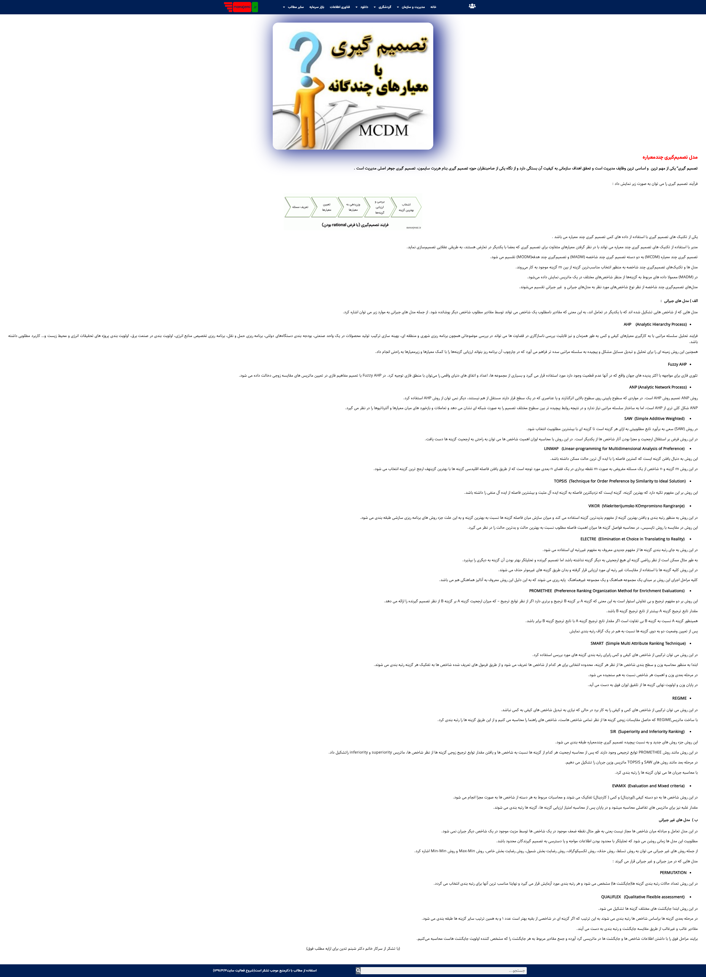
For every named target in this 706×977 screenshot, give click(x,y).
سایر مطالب (296, 7)
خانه (433, 7)
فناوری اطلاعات (340, 7)
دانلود (364, 7)
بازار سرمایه (316, 7)
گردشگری (385, 7)
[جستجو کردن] (358, 970)
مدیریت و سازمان (413, 7)
